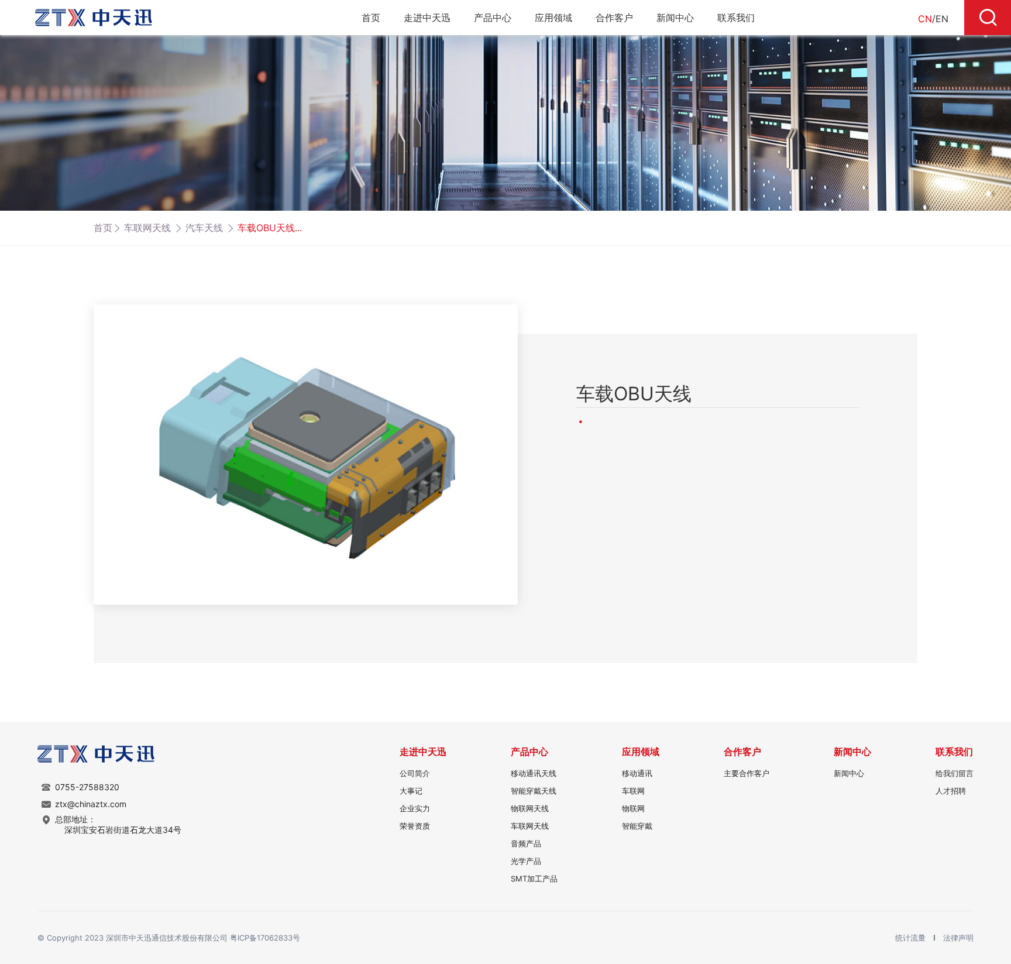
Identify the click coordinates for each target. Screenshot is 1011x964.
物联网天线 (530, 808)
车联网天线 (147, 228)
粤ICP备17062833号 (265, 937)
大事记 (411, 790)
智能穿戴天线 (533, 790)
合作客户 (614, 17)
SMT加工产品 (534, 878)
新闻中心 (675, 17)
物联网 (633, 808)
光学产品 (526, 861)
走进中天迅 (427, 17)
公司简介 (415, 773)
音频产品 (526, 843)
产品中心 (492, 17)
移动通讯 (637, 773)
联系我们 (736, 17)
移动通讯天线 (533, 773)
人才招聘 (951, 790)
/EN (933, 19)
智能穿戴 (637, 826)
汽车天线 (204, 228)
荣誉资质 (415, 826)
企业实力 (415, 808)
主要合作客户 (746, 773)
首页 (371, 17)
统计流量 (911, 937)
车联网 (633, 790)
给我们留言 (955, 773)
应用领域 (553, 17)
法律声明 (958, 937)
